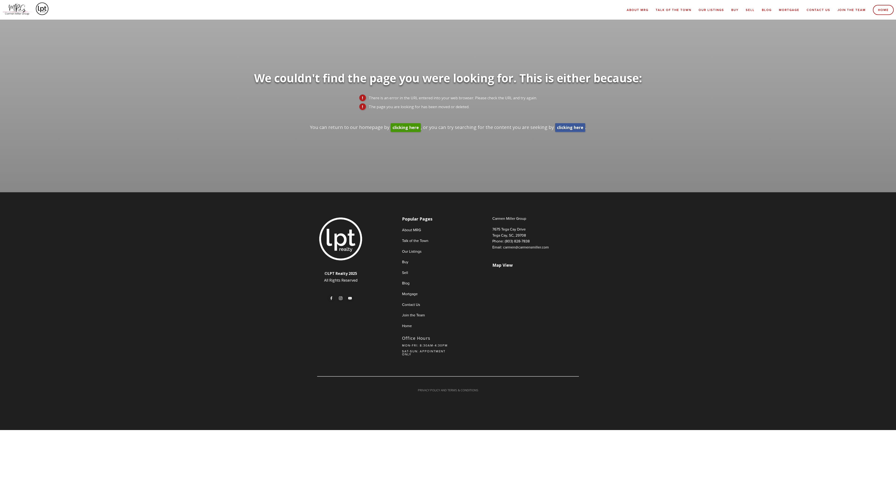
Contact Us (818, 10)
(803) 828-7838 (517, 241)
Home (883, 10)
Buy (734, 10)
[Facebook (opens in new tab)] (331, 298)
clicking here (405, 127)
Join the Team (851, 10)
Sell (750, 10)
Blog (767, 10)
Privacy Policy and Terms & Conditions (448, 390)
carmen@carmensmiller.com (526, 247)
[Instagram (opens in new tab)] (340, 298)
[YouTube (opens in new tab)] (350, 298)
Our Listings (711, 10)
